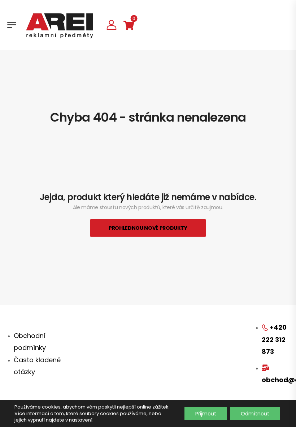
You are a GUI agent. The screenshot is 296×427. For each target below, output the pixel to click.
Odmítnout (255, 413)
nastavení (80, 420)
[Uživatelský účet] (111, 25)
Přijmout (205, 413)
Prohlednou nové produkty (148, 228)
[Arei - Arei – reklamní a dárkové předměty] (59, 25)
